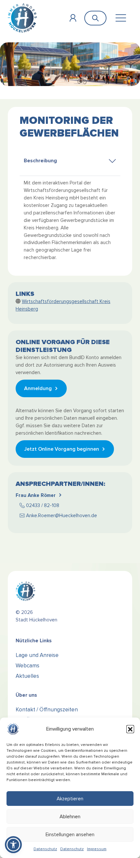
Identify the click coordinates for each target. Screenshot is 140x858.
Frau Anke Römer (36, 495)
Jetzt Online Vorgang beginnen (61, 449)
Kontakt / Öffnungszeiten (47, 709)
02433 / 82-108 (42, 505)
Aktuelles (27, 676)
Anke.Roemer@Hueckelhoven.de (61, 515)
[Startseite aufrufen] (22, 17)
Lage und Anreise (37, 655)
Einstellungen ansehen (70, 834)
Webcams (27, 665)
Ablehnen (70, 817)
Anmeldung (38, 388)
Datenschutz (45, 849)
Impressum (96, 849)
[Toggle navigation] (120, 18)
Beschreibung (40, 161)
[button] (130, 729)
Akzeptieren (70, 799)
